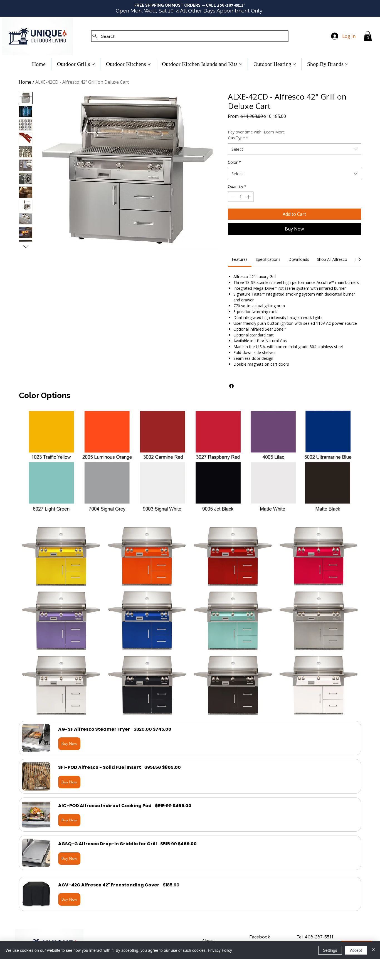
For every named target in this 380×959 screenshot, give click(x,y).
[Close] (373, 950)
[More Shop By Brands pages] (346, 64)
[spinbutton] (241, 197)
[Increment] (249, 197)
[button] (368, 36)
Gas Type (238, 137)
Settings (330, 950)
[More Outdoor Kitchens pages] (149, 64)
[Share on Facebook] (231, 386)
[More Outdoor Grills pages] (93, 64)
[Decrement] (232, 197)
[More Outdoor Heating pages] (294, 64)
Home (25, 82)
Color (234, 162)
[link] (240, 259)
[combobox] (294, 149)
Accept (356, 950)
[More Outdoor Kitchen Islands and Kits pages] (240, 64)
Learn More (274, 132)
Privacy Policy (220, 950)
